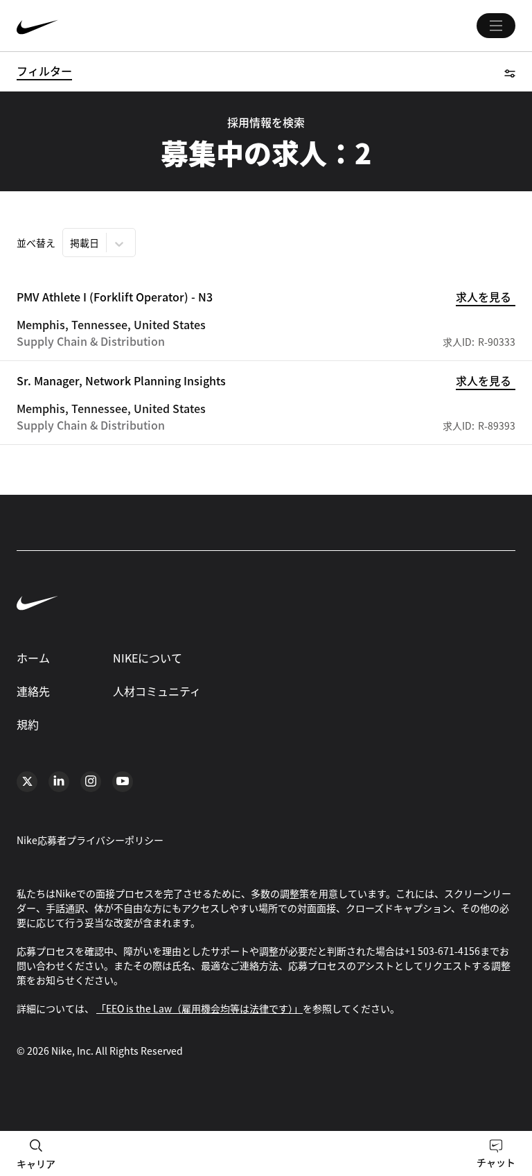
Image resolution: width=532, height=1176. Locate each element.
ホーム (33, 657)
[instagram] (90, 781)
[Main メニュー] (496, 25)
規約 (28, 724)
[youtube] (122, 781)
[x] (27, 781)
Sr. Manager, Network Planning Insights (121, 380)
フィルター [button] (44, 70)
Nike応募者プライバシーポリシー (90, 840)
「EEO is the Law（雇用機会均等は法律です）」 (199, 1008)
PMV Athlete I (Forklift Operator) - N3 (115, 296)
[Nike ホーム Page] (120, 26)
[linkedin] (58, 781)
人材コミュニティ (157, 691)
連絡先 (33, 691)
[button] (509, 71)
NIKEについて (147, 657)
